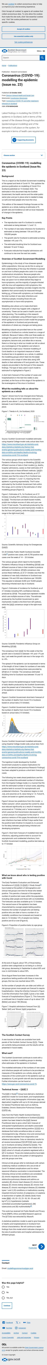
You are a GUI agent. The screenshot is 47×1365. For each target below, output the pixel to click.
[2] (40, 885)
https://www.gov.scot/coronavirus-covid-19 (19, 1084)
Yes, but (9, 1298)
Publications (12, 65)
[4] (31, 1206)
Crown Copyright (8, 1337)
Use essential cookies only (23, 36)
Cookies (33, 1333)
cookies (11, 4)
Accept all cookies (23, 29)
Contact (25, 1333)
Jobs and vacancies (24, 1337)
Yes (7, 1287)
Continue (7, 1306)
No (7, 1292)
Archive (16, 1333)
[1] (7, 554)
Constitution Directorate (18, 98)
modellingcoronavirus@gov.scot (20, 1268)
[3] (17, 1093)
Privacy (36, 1337)
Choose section (9, 155)
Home (4, 65)
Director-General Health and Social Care (20, 95)
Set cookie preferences (23, 42)
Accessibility (6, 1333)
